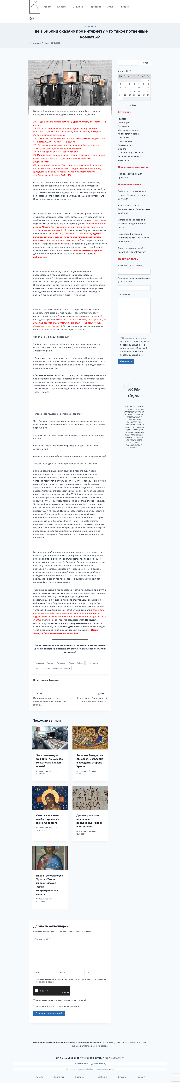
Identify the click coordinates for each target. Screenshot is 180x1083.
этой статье (66, 199)
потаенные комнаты (62, 668)
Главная (47, 7)
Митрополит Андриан (129, 134)
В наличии (78, 7)
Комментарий (42, 939)
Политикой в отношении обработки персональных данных (134, 351)
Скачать (122, 149)
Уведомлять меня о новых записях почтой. (58, 1006)
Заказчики (123, 126)
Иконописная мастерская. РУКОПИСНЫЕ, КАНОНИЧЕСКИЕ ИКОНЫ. (50, 699)
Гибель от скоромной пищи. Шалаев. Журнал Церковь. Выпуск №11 (132, 195)
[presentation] (50, 737)
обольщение (92, 663)
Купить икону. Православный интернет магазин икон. (92, 698)
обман (80, 663)
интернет (61, 663)
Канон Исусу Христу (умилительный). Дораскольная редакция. (134, 209)
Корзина (125, 7)
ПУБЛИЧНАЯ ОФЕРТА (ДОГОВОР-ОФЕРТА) (90, 1064)
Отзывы (111, 7)
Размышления (125, 145)
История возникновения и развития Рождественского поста (132, 223)
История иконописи (128, 130)
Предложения (125, 141)
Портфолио (95, 7)
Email (63, 972)
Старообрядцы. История (130, 152)
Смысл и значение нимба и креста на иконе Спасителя (47, 819)
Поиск (145, 62)
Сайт (87, 972)
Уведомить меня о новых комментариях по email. (61, 1000)
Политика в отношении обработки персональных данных (90, 1069)
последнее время (42, 668)
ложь (71, 663)
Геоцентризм (90, 26)
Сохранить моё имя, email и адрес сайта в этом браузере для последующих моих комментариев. (71, 980)
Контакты (62, 7)
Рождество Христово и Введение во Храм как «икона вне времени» (133, 238)
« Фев (133, 105)
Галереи (122, 119)
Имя (37, 972)
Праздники (123, 137)
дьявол (50, 663)
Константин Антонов (40, 43)
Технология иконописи (129, 156)
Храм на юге (124, 160)
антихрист (39, 663)
